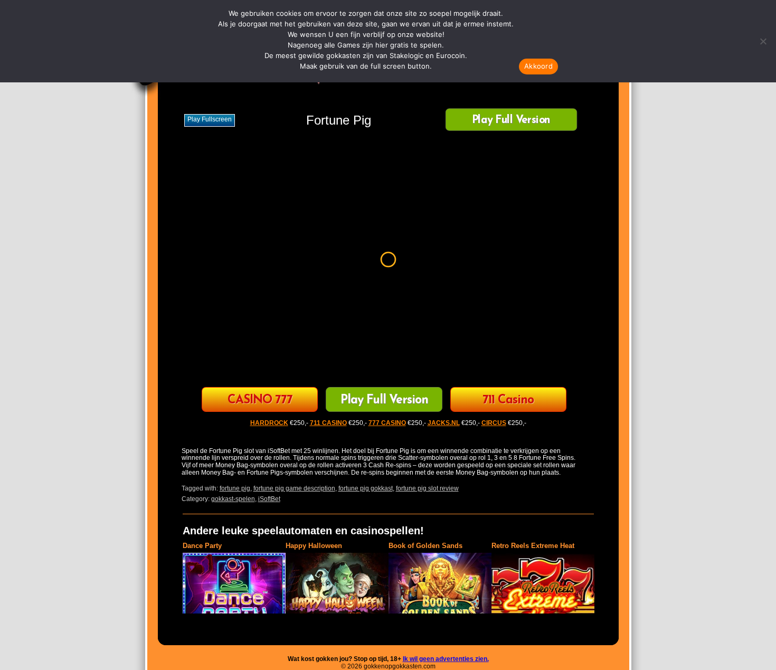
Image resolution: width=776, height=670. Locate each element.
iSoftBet (269, 499)
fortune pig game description (294, 488)
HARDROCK (269, 423)
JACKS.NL (444, 423)
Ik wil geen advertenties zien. (446, 659)
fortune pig (235, 488)
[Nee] (763, 41)
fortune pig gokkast (365, 488)
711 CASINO (328, 423)
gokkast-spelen (233, 499)
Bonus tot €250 (508, 400)
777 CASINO (387, 423)
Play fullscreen (209, 119)
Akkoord (538, 66)
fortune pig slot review (427, 488)
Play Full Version (510, 120)
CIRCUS (493, 423)
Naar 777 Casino (260, 400)
